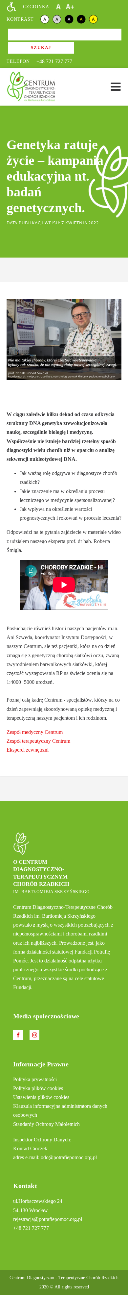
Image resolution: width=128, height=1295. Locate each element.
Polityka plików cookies (38, 1088)
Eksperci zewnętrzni (28, 750)
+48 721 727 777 (54, 61)
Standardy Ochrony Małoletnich (46, 1124)
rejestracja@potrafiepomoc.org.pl (47, 1219)
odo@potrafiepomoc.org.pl (69, 1157)
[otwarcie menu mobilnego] (115, 86)
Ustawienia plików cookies (41, 1097)
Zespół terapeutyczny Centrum (38, 741)
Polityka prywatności (35, 1079)
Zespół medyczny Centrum (35, 732)
